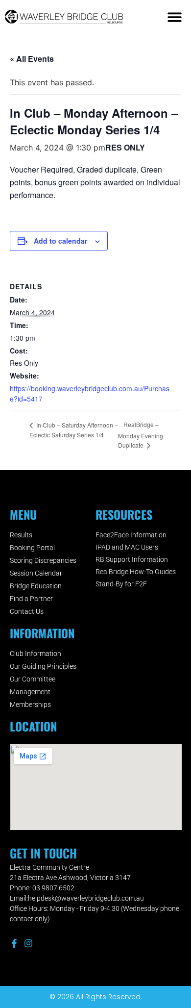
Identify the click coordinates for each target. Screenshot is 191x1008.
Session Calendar (36, 573)
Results (21, 535)
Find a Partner (31, 599)
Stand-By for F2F (121, 584)
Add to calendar (60, 241)
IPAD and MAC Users (127, 547)
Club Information (35, 653)
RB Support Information (132, 559)
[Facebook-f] (14, 943)
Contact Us (27, 611)
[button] (175, 16)
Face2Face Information (131, 535)
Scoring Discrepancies (43, 560)
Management (30, 692)
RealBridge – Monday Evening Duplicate (140, 434)
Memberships (30, 704)
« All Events (32, 58)
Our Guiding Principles (43, 666)
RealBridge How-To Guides (136, 572)
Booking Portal (32, 548)
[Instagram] (28, 943)
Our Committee (32, 679)
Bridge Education (36, 586)
